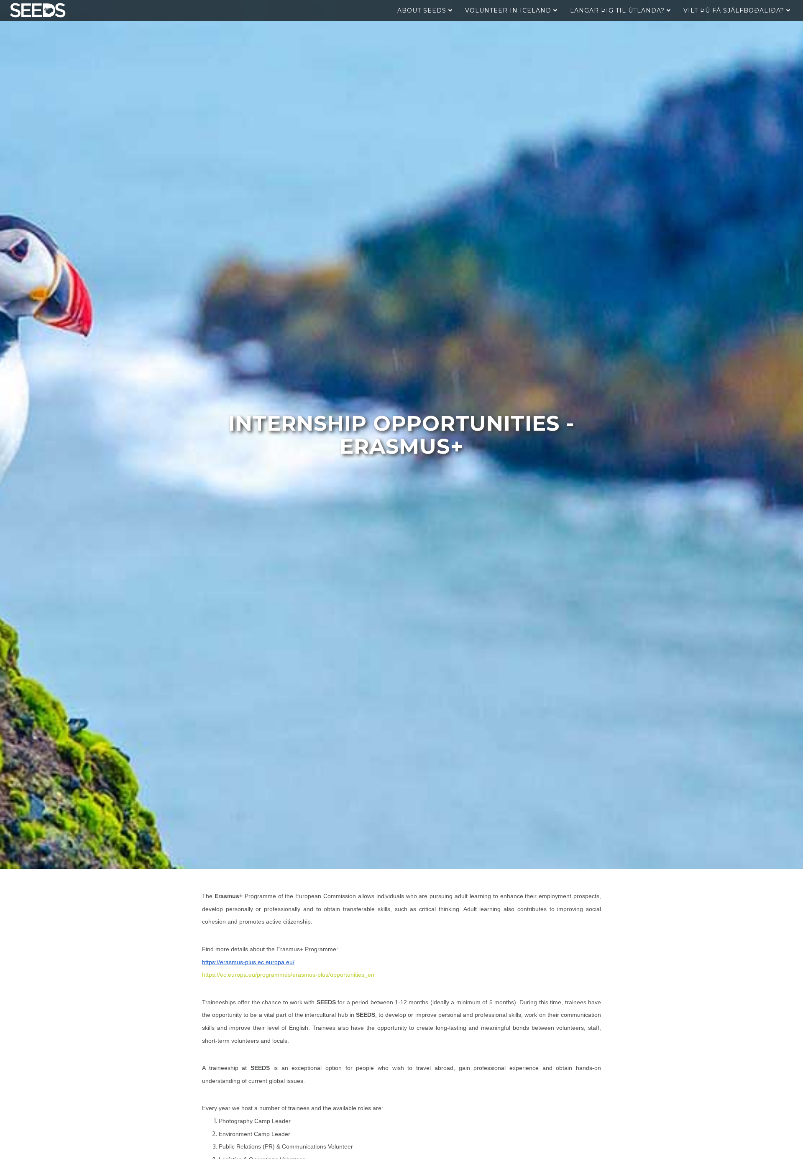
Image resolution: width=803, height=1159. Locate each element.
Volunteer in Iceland (509, 10)
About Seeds (422, 10)
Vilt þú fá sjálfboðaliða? (734, 10)
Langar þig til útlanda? (618, 10)
